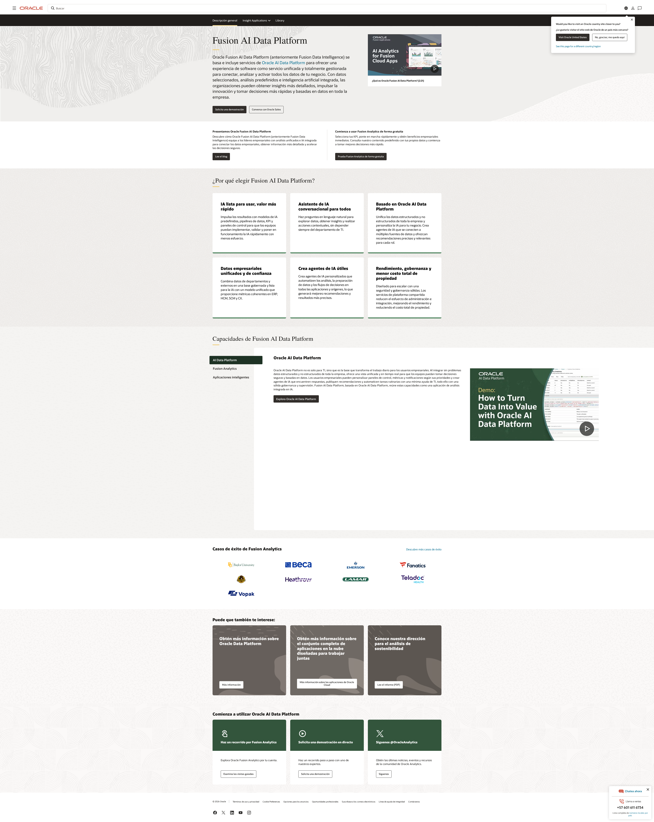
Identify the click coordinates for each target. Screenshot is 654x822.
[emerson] (355, 565)
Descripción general (225, 20)
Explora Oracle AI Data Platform (296, 399)
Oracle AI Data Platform (283, 62)
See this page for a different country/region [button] (578, 46)
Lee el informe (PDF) (388, 684)
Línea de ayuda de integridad (392, 801)
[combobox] (327, 8)
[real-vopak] (241, 594)
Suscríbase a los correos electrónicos (358, 801)
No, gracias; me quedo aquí (610, 37)
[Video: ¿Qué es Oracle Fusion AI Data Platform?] (404, 55)
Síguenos (384, 774)
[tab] (235, 360)
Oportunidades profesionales (325, 801)
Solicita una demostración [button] (229, 109)
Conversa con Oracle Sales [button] (266, 109)
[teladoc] (412, 579)
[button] (14, 8)
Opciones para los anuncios (296, 801)
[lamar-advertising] (355, 579)
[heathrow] (298, 579)
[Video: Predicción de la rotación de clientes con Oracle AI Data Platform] (534, 404)
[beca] (298, 565)
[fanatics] (412, 565)
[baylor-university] (241, 565)
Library (280, 20)
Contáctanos (414, 801)
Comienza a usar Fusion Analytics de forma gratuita (369, 131)
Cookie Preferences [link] (271, 801)
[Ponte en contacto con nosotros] (640, 8)
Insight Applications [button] (255, 20)
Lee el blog (220, 156)
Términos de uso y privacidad (246, 801)
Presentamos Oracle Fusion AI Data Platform (242, 131)
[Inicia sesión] (633, 8)
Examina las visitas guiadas (238, 774)
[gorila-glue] (241, 579)
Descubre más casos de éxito (423, 549)
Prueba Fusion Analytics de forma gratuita (361, 156)
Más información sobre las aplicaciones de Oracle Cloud (327, 683)
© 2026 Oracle (219, 801)
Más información (231, 684)
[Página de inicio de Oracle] (31, 8)
